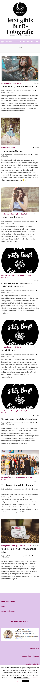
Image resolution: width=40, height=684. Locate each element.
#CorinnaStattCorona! (12, 150)
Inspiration (15, 477)
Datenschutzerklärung (30, 656)
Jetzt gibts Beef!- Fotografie (20, 25)
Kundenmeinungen (8, 611)
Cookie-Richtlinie (32, 664)
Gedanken (5, 148)
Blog (3, 606)
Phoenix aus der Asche (12, 217)
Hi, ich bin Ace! (8, 350)
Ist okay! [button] (25, 681)
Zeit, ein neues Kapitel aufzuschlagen (19, 419)
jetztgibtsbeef (7, 90)
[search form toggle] (37, 41)
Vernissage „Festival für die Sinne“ (18, 485)
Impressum (34, 648)
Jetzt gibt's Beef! (8, 83)
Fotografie (5, 275)
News (19, 83)
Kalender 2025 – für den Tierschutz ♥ (19, 86)
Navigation (7, 42)
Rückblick (5, 277)
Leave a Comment (7, 92)
